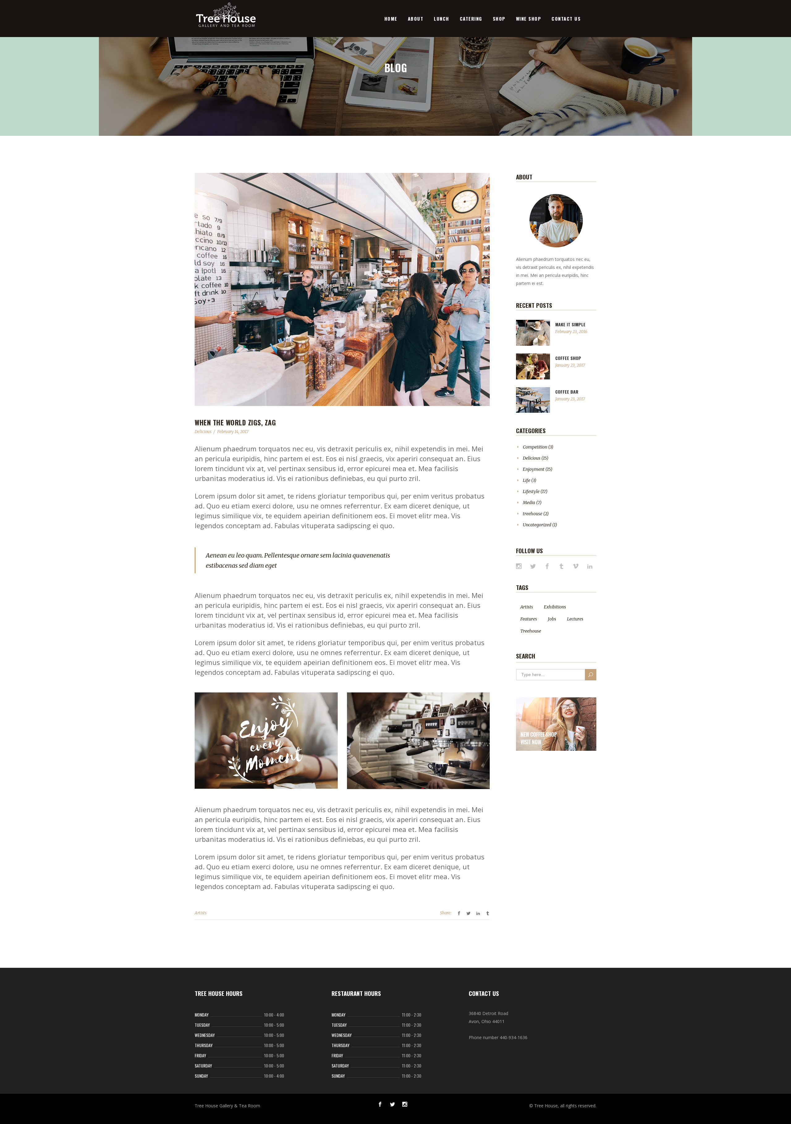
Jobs (552, 619)
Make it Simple (570, 324)
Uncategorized (537, 525)
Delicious (203, 431)
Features (528, 619)
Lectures (575, 619)
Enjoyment (533, 469)
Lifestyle (531, 491)
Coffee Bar (566, 391)
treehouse (532, 513)
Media (529, 502)
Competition (535, 447)
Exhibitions (555, 607)
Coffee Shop (568, 358)
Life (526, 480)
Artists (200, 913)
